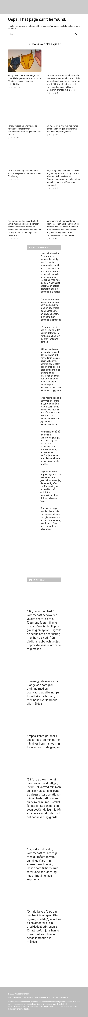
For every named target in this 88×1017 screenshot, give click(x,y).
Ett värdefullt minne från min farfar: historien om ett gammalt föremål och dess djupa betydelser (62, 129)
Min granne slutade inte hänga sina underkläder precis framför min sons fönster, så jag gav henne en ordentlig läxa (24, 79)
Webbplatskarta (61, 997)
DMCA (37, 997)
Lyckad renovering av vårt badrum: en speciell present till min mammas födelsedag (24, 173)
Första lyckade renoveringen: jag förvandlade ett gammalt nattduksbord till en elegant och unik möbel (24, 130)
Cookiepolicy (28, 997)
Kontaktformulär (47, 997)
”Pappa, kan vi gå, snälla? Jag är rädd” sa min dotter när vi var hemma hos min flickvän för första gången (50, 334)
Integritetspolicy (14, 997)
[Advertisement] (44, 555)
